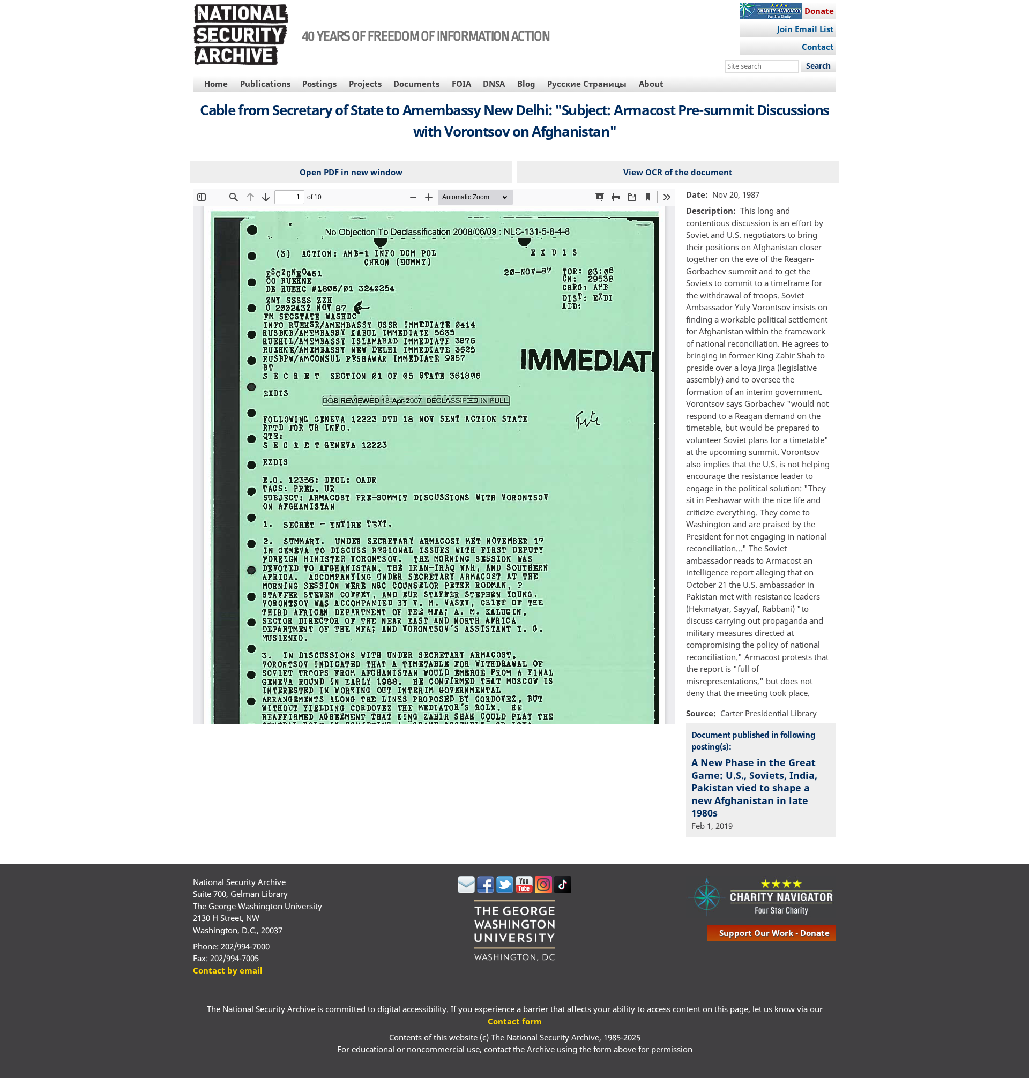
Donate (819, 10)
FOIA (461, 83)
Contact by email (228, 970)
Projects (365, 83)
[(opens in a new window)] (466, 890)
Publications (265, 83)
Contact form (515, 1021)
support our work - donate (774, 932)
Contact (818, 46)
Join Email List (805, 29)
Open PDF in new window (351, 172)
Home (216, 83)
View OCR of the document (678, 172)
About (651, 83)
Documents (416, 83)
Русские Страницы (587, 83)
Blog (526, 83)
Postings (319, 83)
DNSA (494, 83)
